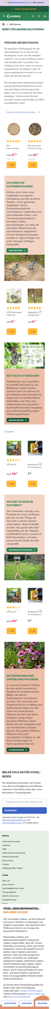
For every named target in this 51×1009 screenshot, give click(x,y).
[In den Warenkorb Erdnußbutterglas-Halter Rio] (11, 331)
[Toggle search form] (33, 16)
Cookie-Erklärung (35, 993)
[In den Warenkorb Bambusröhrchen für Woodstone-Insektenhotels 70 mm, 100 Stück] (32, 484)
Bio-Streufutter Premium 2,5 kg (34, 146)
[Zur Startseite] (3, 24)
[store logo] (13, 16)
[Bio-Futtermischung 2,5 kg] (13, 129)
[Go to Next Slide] (40, 311)
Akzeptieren (10, 1003)
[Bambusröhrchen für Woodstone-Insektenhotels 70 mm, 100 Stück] (35, 448)
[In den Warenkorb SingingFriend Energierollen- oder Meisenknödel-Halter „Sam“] (32, 331)
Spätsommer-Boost (17, 2)
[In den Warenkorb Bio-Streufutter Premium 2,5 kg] (32, 165)
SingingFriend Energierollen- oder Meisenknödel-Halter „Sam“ (34, 313)
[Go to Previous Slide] (9, 311)
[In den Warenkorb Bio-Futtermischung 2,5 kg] (11, 165)
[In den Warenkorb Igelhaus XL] (11, 484)
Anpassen (27, 1003)
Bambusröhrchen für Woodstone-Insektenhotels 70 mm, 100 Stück (35, 466)
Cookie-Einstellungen (31, 990)
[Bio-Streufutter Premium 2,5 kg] (35, 129)
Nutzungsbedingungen (12, 822)
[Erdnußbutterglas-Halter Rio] (13, 296)
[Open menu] (4, 16)
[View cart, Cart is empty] (45, 16)
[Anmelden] (39, 16)
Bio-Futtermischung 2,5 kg (13, 147)
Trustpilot (9, 431)
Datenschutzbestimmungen (14, 820)
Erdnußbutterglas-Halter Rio (14, 313)
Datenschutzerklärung (19, 996)
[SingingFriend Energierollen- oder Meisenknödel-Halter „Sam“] (35, 296)
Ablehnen (42, 1003)
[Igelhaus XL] (13, 448)
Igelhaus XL (12, 464)
